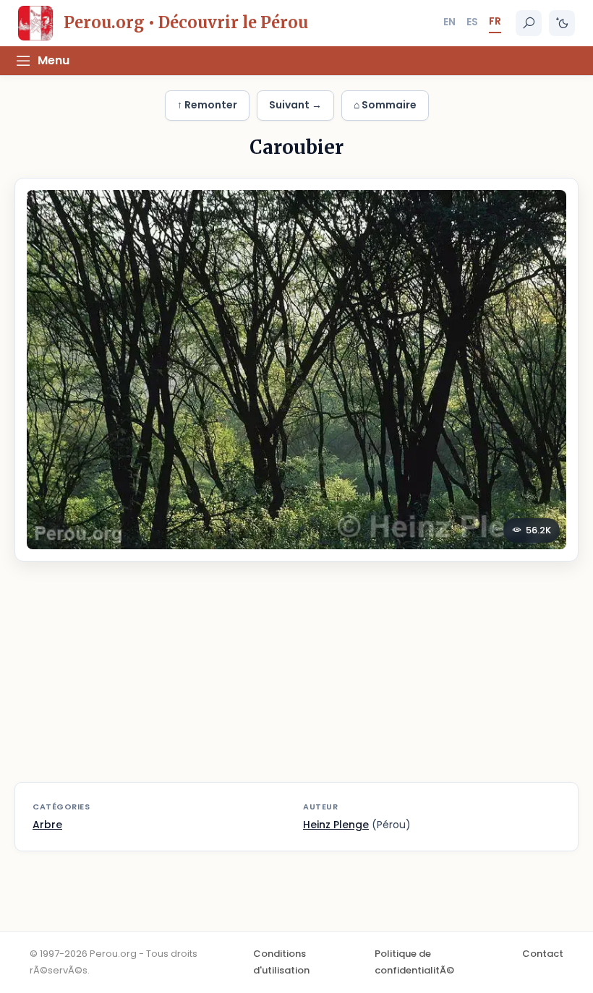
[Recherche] (529, 23)
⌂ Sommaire (385, 105)
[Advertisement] (296, 681)
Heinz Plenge (336, 824)
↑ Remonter (207, 105)
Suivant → (295, 105)
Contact (542, 953)
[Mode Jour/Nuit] (562, 23)
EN (449, 21)
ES (472, 21)
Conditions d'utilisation (281, 961)
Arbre (47, 824)
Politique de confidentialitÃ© (414, 961)
